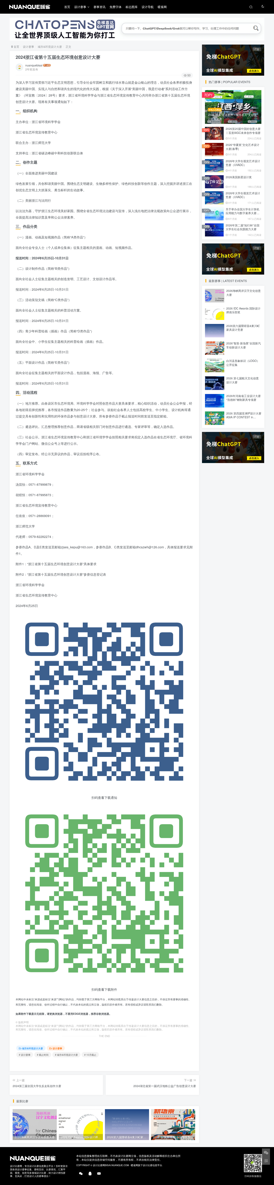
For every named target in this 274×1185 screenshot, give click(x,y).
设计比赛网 (99, 1165)
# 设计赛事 (24, 1054)
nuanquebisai (33, 65)
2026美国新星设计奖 (239, 177)
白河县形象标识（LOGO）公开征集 (243, 363)
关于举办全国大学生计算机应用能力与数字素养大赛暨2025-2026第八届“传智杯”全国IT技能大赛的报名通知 (243, 215)
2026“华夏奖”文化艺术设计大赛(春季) (242, 147)
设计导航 (148, 7)
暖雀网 (162, 7)
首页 (67, 7)
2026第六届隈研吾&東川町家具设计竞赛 (243, 328)
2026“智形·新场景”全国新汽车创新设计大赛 (243, 345)
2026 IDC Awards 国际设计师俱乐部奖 (243, 310)
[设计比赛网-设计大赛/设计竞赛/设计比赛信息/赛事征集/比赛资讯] (33, 1158)
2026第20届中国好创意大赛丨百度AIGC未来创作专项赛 (243, 131)
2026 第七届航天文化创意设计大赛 (242, 380)
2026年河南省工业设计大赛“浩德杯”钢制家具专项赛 (243, 398)
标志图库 (132, 7)
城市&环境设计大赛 (50, 47)
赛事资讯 (99, 7)
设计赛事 (80, 7)
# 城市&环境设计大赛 (66, 1054)
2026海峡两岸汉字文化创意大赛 (243, 293)
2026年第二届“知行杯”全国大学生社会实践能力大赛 (242, 227)
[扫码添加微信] (266, 1152)
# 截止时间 (43, 1054)
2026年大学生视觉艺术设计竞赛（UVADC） (243, 163)
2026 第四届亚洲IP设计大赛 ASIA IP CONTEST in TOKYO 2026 (243, 417)
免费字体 (116, 7)
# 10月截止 (90, 1054)
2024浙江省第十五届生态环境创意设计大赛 (58, 57)
